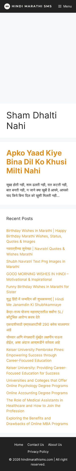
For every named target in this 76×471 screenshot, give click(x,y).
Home (18, 445)
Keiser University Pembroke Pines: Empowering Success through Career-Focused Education (35, 355)
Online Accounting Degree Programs (37, 393)
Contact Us (35, 445)
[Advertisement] (38, 58)
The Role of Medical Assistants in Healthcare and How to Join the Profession (34, 405)
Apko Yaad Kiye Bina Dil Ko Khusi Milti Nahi (36, 161)
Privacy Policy (38, 452)
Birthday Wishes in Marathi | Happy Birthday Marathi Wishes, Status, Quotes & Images (36, 236)
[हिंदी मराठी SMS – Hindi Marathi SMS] (27, 6)
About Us (55, 445)
